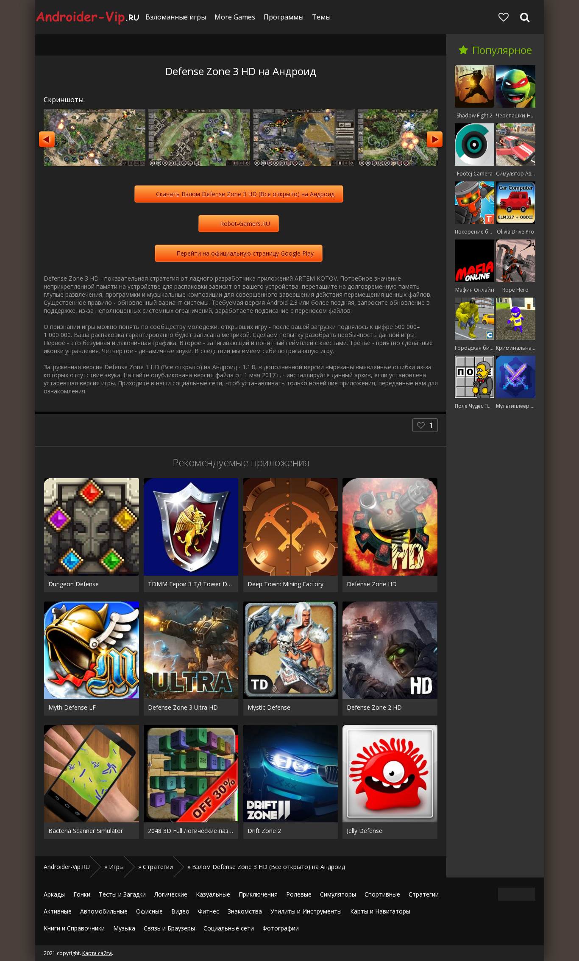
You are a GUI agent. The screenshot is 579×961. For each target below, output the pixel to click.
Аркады (54, 894)
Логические (170, 894)
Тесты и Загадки (122, 894)
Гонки (81, 894)
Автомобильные (104, 911)
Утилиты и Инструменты (306, 911)
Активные (58, 911)
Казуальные (213, 894)
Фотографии (280, 928)
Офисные (149, 911)
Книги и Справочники (74, 928)
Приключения (258, 894)
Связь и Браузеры (169, 928)
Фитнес (208, 911)
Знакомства (245, 911)
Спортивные (382, 894)
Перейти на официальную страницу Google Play (245, 253)
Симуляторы (338, 894)
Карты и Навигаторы (380, 911)
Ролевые (299, 894)
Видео (180, 911)
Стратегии (424, 894)
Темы (321, 17)
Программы (283, 17)
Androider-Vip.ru (88, 17)
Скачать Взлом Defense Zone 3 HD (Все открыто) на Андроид (245, 194)
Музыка (124, 928)
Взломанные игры (175, 17)
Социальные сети (228, 928)
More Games (234, 17)
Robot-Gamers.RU (245, 224)
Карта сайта (97, 953)
